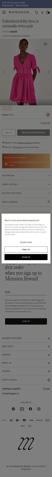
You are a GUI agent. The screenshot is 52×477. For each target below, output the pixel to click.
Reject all (26, 249)
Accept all (26, 257)
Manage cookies (26, 242)
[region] (26, 238)
